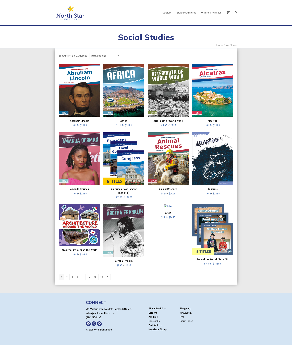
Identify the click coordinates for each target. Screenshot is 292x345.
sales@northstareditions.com (100, 313)
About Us (153, 316)
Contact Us (154, 321)
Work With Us (155, 325)
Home (219, 45)
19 (102, 277)
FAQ (182, 316)
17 (89, 277)
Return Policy (186, 321)
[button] (236, 12)
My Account (186, 312)
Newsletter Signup (158, 329)
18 (95, 277)
